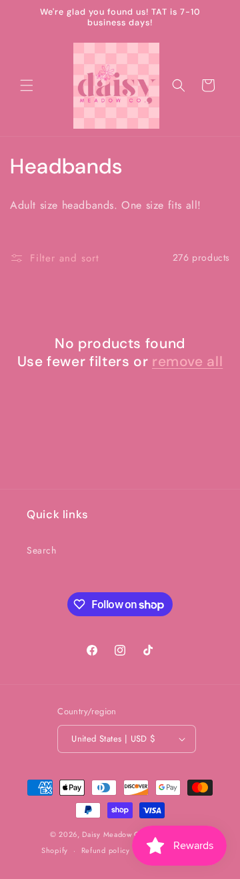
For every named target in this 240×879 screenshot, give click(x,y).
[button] (26, 85)
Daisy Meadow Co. (115, 834)
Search (42, 550)
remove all (187, 362)
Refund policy (105, 850)
